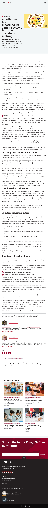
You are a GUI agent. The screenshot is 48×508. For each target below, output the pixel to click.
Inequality (21, 358)
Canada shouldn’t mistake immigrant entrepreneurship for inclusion (34, 427)
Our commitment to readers (8, 478)
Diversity (12, 356)
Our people (4, 485)
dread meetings (10, 155)
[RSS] (12, 472)
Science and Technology (9, 397)
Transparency (18, 356)
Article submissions (6, 480)
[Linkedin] (4, 353)
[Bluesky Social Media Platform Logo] (4, 472)
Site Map (21, 488)
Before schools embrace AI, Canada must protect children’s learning (13, 401)
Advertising (4, 483)
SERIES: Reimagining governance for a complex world (18, 115)
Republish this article (8, 368)
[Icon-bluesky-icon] (3, 353)
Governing (16, 358)
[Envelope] (6, 353)
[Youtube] (6, 472)
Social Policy (17, 397)
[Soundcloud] (8, 472)
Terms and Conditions (13, 488)
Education (11, 358)
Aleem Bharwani (6, 327)
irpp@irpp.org (14, 468)
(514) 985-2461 (6, 468)
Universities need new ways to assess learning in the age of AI (33, 401)
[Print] (8, 353)
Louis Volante (29, 403)
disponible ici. (42, 62)
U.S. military (31, 168)
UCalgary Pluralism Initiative (33, 327)
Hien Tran (28, 429)
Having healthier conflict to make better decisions (17, 272)
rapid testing (19, 130)
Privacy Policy (5, 488)
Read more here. (34, 311)
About (4, 476)
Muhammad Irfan (8, 428)
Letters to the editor (6, 481)
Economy (27, 398)
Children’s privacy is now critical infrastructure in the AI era (13, 426)
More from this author (7, 331)
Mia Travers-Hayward (9, 403)
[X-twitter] (10, 353)
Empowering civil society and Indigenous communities (19, 274)
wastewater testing (27, 128)
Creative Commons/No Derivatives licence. (25, 364)
